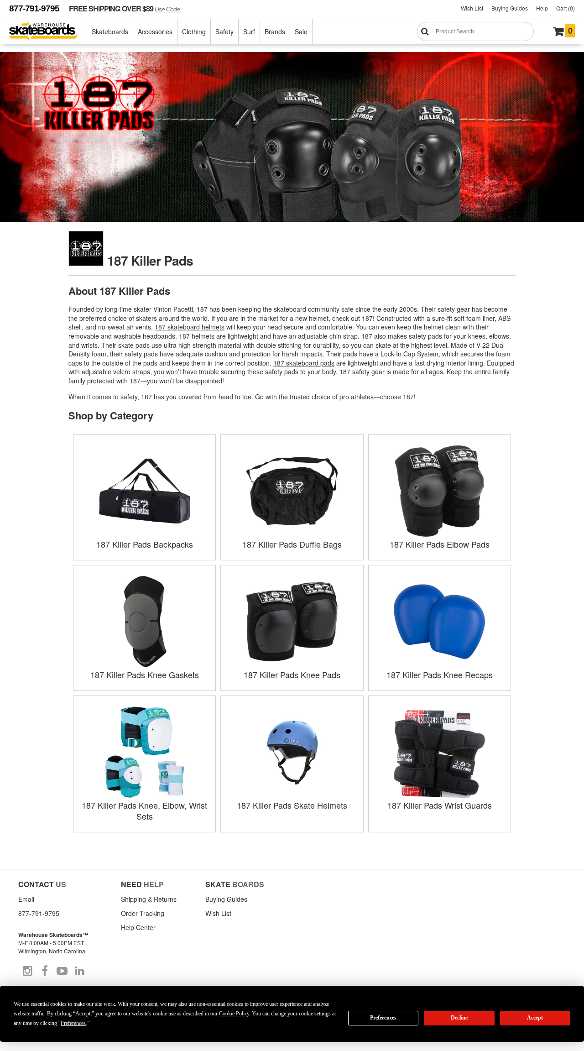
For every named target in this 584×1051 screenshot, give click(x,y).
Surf (249, 31)
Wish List (472, 8)
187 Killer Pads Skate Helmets (292, 805)
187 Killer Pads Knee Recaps (439, 674)
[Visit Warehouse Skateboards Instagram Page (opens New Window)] (27, 971)
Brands (275, 31)
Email (26, 899)
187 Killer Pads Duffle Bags (292, 544)
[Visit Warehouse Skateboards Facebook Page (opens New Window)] (45, 971)
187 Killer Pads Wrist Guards (439, 805)
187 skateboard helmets (189, 326)
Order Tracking (142, 913)
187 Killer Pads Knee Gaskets (144, 674)
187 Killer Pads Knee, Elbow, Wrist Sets (144, 810)
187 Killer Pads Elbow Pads (440, 544)
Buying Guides (509, 8)
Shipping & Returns (149, 899)
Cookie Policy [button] (234, 1013)
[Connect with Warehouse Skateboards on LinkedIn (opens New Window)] (79, 971)
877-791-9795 (34, 8)
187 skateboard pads (303, 362)
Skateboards (110, 31)
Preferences (383, 1017)
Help (542, 8)
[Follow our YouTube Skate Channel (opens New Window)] (62, 971)
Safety (224, 31)
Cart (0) (565, 8)
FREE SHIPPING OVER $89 (124, 8)
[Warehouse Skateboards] (48, 31)
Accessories (155, 31)
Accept (535, 1017)
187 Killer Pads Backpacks (144, 544)
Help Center (138, 927)
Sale (301, 31)
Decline (459, 1017)
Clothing (194, 31)
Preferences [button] (73, 1023)
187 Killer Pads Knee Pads (292, 674)
